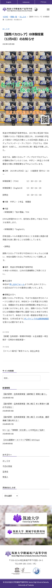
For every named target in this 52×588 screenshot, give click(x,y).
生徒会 (5, 471)
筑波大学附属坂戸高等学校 (18, 582)
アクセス (43, 2)
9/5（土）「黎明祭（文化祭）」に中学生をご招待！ (24, 430)
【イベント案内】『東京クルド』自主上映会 (21, 351)
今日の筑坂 (7, 466)
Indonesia (26, 2)
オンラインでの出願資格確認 (36, 318)
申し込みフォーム (16, 284)
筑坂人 (5, 477)
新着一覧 (13, 17)
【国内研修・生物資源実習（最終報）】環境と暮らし (25, 394)
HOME (5, 17)
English (8, 2)
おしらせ (23, 17)
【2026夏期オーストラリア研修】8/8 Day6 (21, 440)
